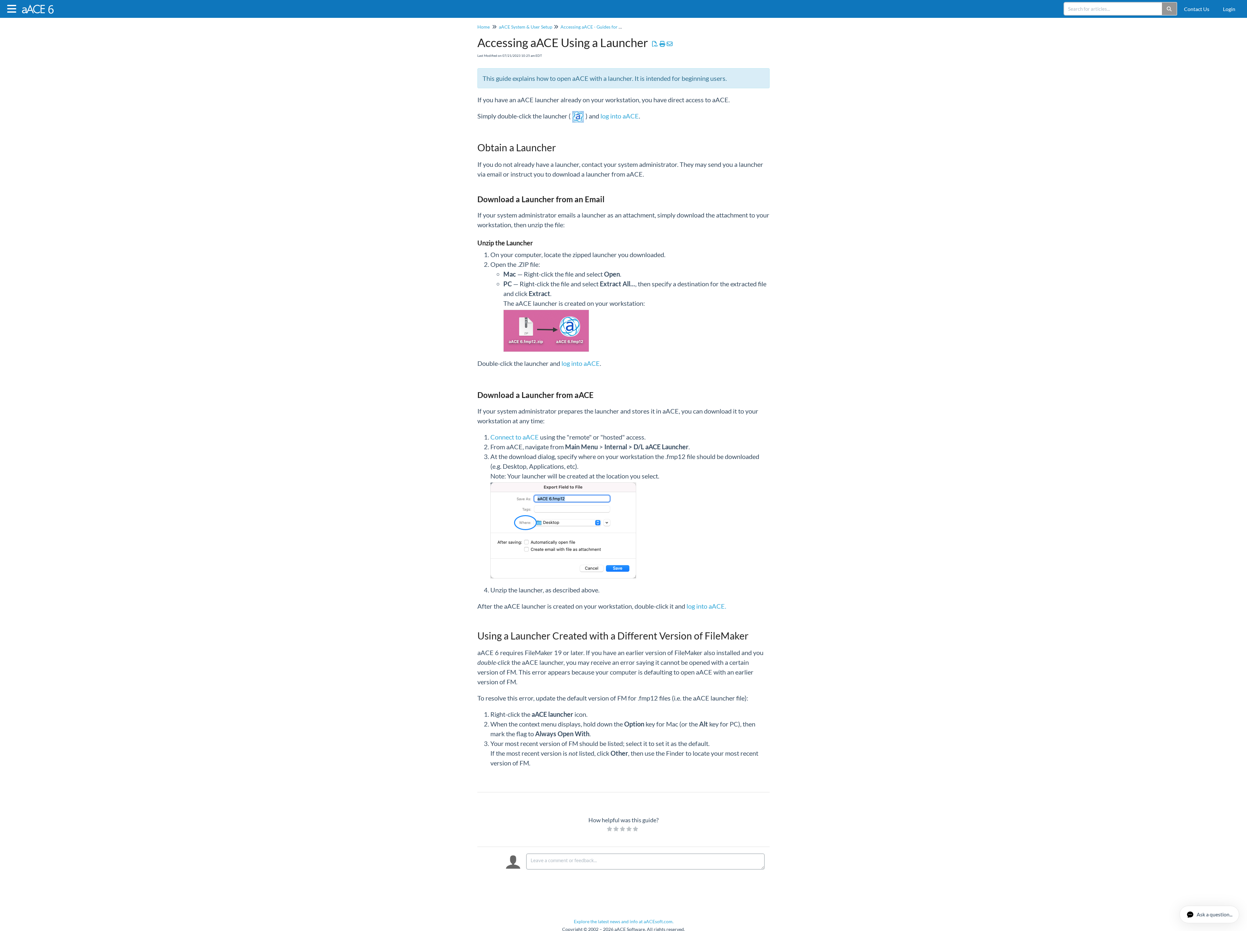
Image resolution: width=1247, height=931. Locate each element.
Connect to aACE (514, 437)
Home (483, 27)
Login (1229, 9)
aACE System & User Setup (525, 27)
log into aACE (619, 116)
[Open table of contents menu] (13, 8)
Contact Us (1196, 9)
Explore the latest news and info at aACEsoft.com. (624, 921)
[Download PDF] (655, 43)
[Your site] (41, 5)
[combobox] (1113, 9)
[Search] (1169, 9)
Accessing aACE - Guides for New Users (600, 27)
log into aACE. (706, 606)
